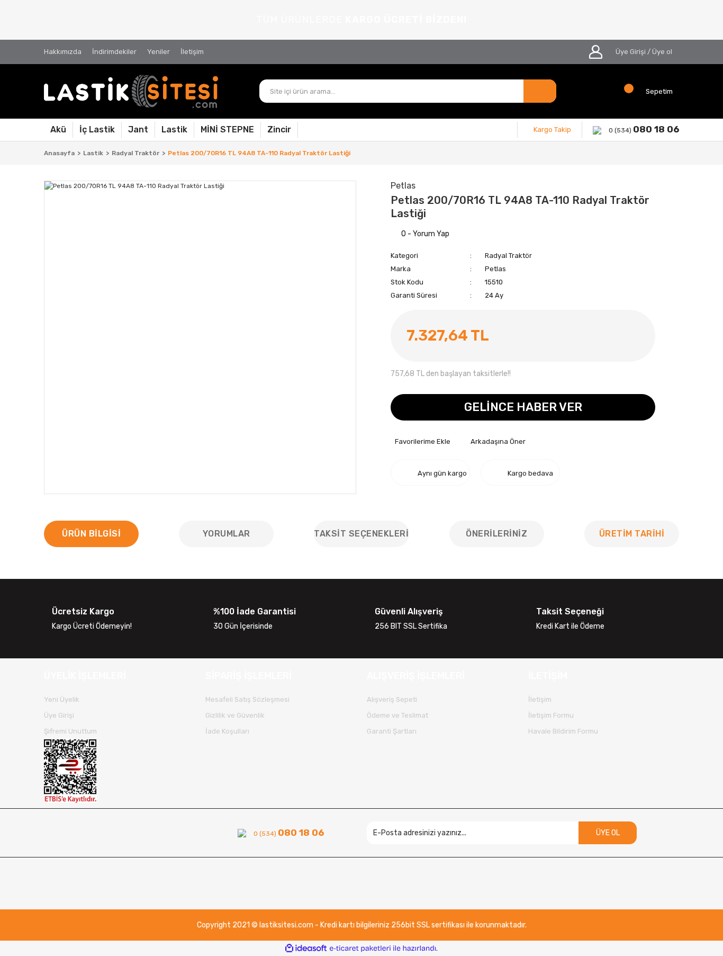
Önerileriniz (496, 534)
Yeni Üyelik (61, 699)
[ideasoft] (306, 948)
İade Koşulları (227, 731)
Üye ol (662, 52)
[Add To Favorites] (420, 441)
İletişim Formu (551, 715)
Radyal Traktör (508, 256)
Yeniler (158, 52)
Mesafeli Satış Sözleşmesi (247, 699)
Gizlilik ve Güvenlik (235, 715)
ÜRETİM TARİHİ (632, 534)
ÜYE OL (608, 832)
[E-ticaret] (360, 948)
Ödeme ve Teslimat (397, 715)
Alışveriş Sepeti (392, 699)
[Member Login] (595, 52)
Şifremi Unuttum (70, 731)
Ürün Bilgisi (91, 534)
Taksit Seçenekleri (361, 534)
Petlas (495, 269)
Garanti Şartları (392, 731)
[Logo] (131, 91)
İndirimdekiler (114, 52)
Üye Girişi (631, 52)
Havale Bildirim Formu (563, 731)
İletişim (192, 52)
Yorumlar (226, 534)
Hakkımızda (63, 52)
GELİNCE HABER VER (523, 407)
